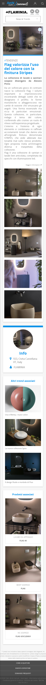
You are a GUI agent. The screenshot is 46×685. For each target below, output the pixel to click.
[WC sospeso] (23, 612)
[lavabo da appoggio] (23, 516)
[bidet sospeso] (23, 564)
